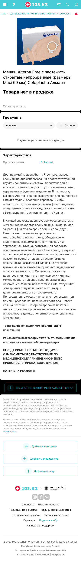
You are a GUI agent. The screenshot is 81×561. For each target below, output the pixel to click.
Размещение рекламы (23, 509)
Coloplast (46, 162)
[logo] (36, 4)
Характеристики (14, 106)
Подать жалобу (48, 520)
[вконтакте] (47, 497)
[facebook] (41, 497)
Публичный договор (56, 515)
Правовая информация (26, 515)
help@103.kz (9, 431)
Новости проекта (48, 504)
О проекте (28, 504)
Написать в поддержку (40, 525)
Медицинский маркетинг (56, 509)
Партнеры (29, 520)
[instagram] (34, 497)
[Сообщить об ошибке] (75, 13)
